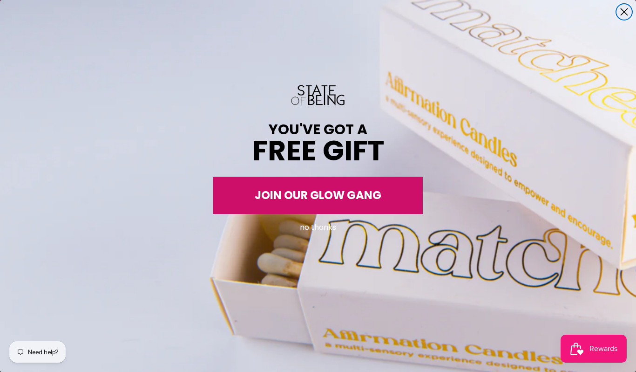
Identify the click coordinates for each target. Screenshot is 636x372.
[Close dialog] (624, 12)
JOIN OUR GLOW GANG (318, 195)
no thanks (318, 225)
